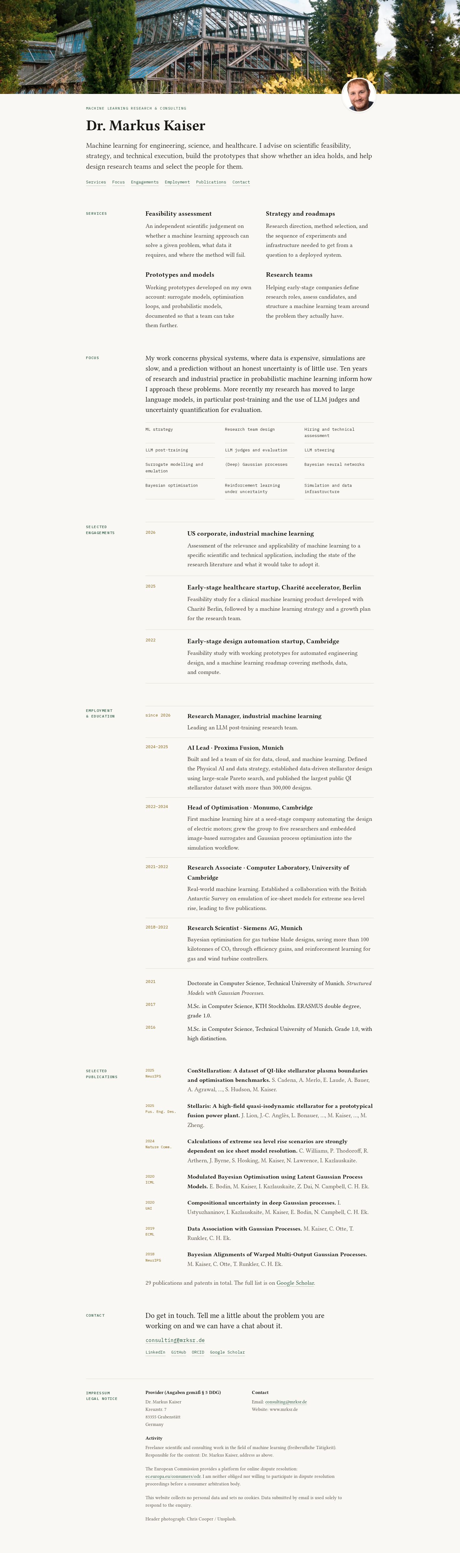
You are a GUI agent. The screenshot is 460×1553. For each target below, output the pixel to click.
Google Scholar (295, 1282)
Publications (211, 182)
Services (96, 182)
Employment (177, 182)
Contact (241, 182)
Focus (118, 182)
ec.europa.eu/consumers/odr (173, 1476)
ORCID (198, 1352)
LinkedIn (156, 1352)
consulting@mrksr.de (175, 1340)
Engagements (145, 182)
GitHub (178, 1352)
